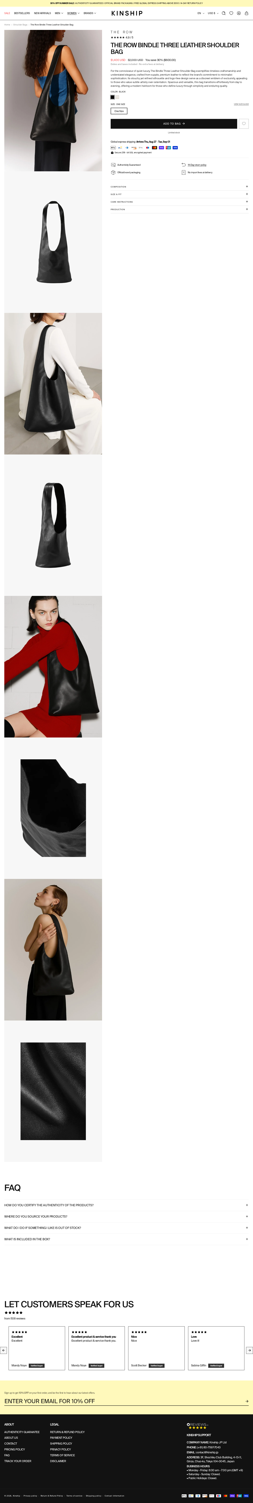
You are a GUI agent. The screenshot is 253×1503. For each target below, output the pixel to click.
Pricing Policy (14, 1449)
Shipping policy (93, 1496)
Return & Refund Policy (52, 1496)
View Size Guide (241, 104)
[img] (126, 1313)
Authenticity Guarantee (21, 1432)
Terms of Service (62, 1455)
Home (7, 24)
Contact (10, 1443)
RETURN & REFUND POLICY (67, 1432)
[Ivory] (117, 97)
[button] (224, 13)
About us (11, 1438)
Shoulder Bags (20, 24)
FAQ (7, 1455)
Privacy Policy (60, 1449)
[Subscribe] (247, 1401)
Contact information (114, 1496)
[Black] (112, 97)
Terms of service (74, 1496)
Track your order (17, 1461)
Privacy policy (30, 1496)
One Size (119, 111)
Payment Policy (61, 1438)
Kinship (16, 1496)
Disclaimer (58, 1461)
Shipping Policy (61, 1443)
